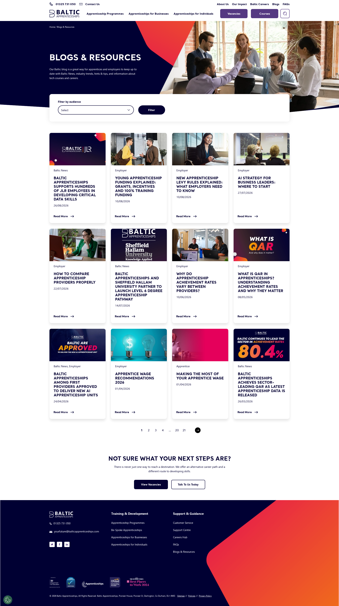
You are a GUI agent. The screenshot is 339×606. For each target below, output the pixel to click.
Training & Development (129, 513)
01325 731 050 (66, 4)
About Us (223, 4)
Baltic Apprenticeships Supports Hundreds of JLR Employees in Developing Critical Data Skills (75, 188)
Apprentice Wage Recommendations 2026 (134, 378)
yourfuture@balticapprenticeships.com (76, 531)
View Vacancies (151, 484)
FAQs (286, 4)
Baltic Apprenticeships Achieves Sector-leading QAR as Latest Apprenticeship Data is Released (261, 384)
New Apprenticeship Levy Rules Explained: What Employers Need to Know (199, 184)
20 (177, 430)
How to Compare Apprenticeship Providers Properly (75, 278)
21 (184, 430)
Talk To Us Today (188, 484)
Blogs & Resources (184, 551)
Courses (264, 13)
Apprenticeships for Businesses (149, 13)
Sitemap (181, 596)
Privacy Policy (205, 596)
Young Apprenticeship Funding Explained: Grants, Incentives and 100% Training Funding (138, 186)
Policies (191, 596)
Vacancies (234, 13)
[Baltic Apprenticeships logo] (64, 13)
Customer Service (183, 522)
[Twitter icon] (52, 544)
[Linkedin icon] (67, 544)
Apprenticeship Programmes (105, 13)
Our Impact (239, 4)
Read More (60, 216)
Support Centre (182, 530)
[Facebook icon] (59, 544)
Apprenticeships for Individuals (193, 13)
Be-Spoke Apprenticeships (126, 530)
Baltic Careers (259, 4)
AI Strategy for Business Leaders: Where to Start (257, 182)
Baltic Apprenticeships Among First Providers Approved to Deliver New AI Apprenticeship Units (76, 384)
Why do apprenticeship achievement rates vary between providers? (196, 282)
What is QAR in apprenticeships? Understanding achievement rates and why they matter (260, 282)
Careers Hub (180, 537)
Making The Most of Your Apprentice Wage (200, 376)
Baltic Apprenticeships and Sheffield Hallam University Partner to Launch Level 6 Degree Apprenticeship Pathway (138, 286)
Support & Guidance (188, 513)
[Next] (198, 430)
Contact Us (92, 4)
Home (52, 27)
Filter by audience (69, 101)
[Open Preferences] (7, 599)
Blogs (275, 4)
